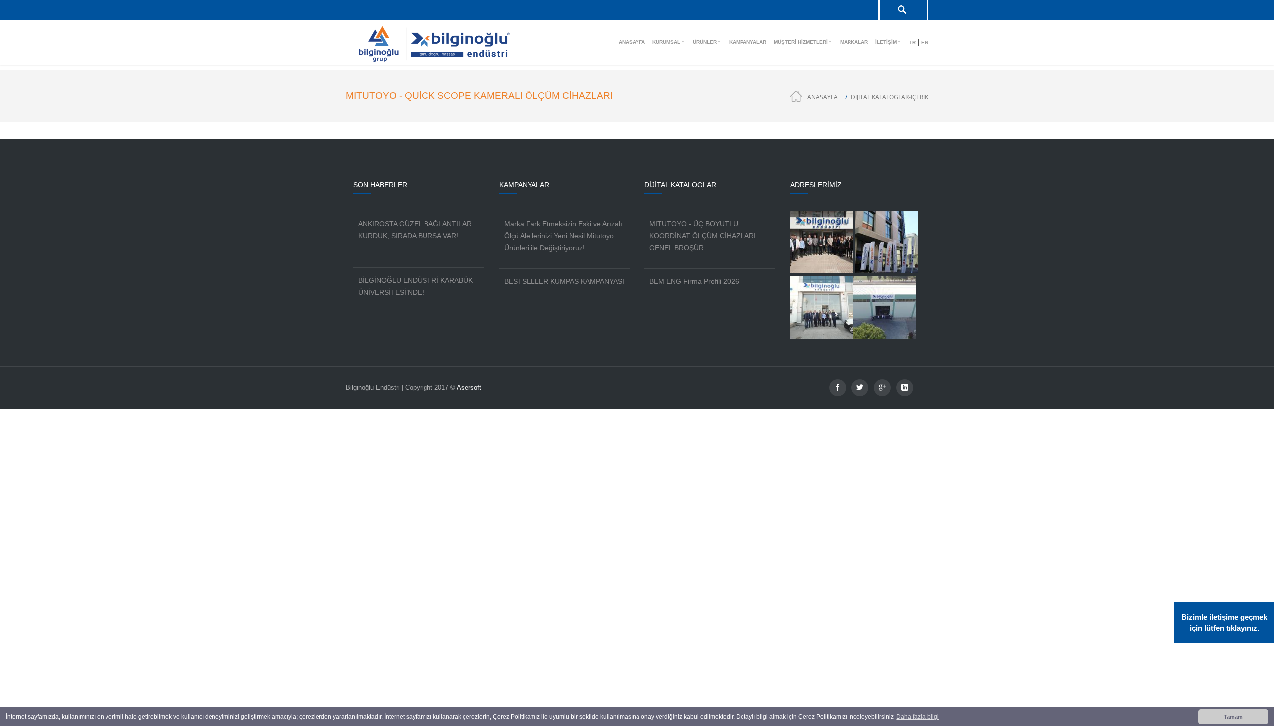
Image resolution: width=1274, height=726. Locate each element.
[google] (882, 387)
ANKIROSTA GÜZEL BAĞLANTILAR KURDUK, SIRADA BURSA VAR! (415, 230)
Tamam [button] (1233, 717)
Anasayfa (822, 97)
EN (924, 42)
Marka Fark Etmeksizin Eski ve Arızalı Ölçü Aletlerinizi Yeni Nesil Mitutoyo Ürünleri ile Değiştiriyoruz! (563, 236)
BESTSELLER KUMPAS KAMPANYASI (564, 281)
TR (912, 42)
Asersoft (469, 387)
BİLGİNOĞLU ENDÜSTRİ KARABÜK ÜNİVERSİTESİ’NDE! (415, 286)
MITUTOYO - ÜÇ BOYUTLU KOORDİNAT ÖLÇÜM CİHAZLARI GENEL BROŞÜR (702, 236)
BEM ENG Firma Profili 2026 (694, 281)
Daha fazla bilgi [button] (917, 716)
